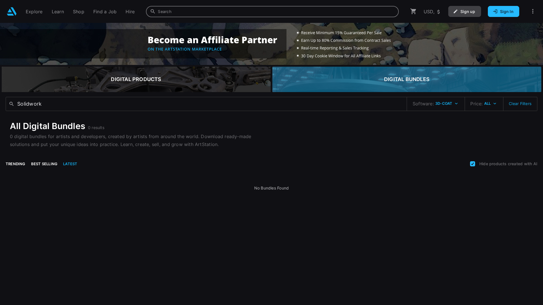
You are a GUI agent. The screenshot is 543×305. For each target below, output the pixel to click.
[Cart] (413, 11)
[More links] (532, 11)
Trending (15, 164)
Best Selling (44, 164)
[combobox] (272, 11)
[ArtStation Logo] (12, 11)
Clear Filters (520, 103)
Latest (70, 164)
